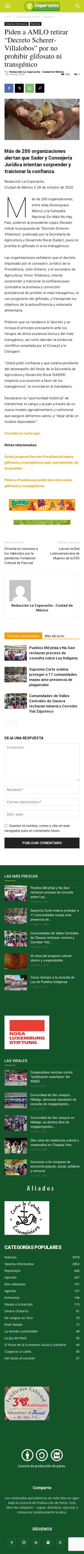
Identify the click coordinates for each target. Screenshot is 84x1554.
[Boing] (42, 504)
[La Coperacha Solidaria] (42, 522)
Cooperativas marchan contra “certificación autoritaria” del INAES (51, 1076)
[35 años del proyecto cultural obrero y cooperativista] (15, 961)
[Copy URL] (39, 88)
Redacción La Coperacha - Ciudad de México (37, 71)
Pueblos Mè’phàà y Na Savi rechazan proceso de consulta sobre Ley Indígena (53, 652)
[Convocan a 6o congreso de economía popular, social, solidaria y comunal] (15, 1167)
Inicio (7, 17)
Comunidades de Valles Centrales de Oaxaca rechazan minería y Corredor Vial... (54, 937)
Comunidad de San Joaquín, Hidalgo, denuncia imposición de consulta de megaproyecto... (53, 1099)
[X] (19, 88)
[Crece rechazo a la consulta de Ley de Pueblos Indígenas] (15, 983)
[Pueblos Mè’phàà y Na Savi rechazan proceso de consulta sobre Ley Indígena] (15, 653)
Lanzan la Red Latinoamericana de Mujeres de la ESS (65, 553)
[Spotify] (48, 1542)
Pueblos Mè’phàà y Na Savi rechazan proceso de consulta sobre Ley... (51, 892)
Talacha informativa (27, 17)
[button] (77, 6)
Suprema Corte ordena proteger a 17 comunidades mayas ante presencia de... (54, 915)
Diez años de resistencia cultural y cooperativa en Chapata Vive (54, 1142)
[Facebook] (8, 88)
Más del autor (55, 636)
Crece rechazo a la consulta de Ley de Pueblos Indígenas (52, 979)
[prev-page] (7, 722)
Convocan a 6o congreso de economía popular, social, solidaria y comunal (55, 1166)
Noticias (49, 17)
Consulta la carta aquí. (22, 433)
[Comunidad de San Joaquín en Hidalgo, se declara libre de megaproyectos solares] (15, 1123)
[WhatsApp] (29, 88)
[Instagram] (23, 1542)
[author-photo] (42, 590)
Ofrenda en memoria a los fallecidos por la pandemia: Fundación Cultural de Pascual (21, 556)
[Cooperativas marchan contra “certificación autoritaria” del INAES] (15, 1078)
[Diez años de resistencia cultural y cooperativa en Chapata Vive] (15, 1146)
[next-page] (14, 722)
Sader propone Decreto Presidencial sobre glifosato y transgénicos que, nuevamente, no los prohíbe (41, 462)
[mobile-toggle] (7, 6)
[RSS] (36, 1542)
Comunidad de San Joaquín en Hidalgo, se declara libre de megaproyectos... (52, 1122)
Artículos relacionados (23, 636)
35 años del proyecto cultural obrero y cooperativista (50, 957)
